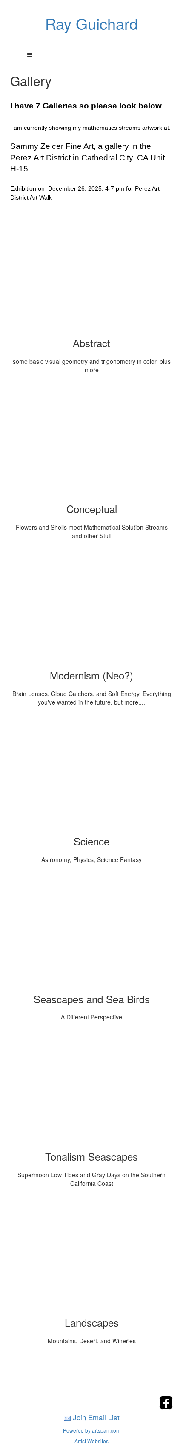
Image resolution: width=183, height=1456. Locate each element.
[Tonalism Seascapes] (91, 1089)
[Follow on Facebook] (166, 1407)
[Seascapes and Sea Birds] (91, 932)
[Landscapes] (91, 1255)
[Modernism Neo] (91, 608)
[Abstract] (91, 276)
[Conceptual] (91, 441)
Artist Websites (91, 1441)
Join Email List (96, 1417)
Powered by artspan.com (91, 1430)
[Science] (91, 774)
